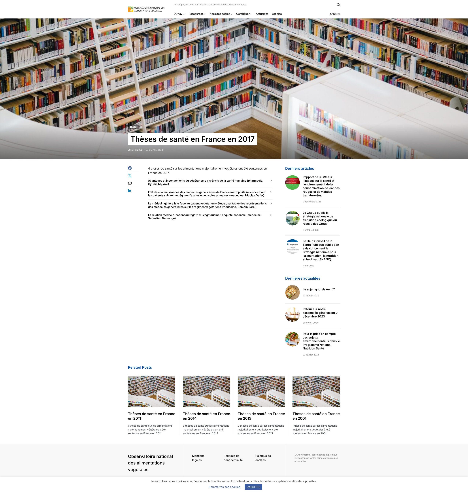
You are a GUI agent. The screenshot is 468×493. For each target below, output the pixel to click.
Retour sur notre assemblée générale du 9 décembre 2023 (320, 312)
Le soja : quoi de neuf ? (319, 289)
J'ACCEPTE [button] (253, 487)
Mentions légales (198, 458)
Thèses (134, 126)
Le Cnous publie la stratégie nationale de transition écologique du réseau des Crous (320, 218)
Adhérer (335, 14)
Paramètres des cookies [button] (224, 487)
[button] (338, 4)
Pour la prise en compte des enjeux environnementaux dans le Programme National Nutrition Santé (321, 341)
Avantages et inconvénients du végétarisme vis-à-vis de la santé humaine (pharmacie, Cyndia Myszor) (205, 182)
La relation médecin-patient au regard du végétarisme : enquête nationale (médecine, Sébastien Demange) (205, 216)
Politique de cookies (263, 458)
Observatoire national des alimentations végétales (150, 463)
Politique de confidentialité (233, 458)
